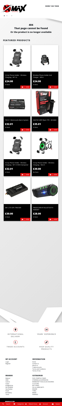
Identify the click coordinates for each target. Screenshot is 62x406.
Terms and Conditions (39, 369)
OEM (6, 380)
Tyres (34, 391)
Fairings (35, 394)
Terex (7, 394)
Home (34, 362)
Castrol (7, 382)
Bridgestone (9, 385)
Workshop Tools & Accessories (43, 382)
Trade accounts (37, 367)
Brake (34, 393)
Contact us (35, 364)
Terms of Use (36, 371)
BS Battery (8, 393)
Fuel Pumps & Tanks (39, 378)
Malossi (7, 378)
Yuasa (7, 384)
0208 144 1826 (52, 6)
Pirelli (7, 391)
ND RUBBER (9, 387)
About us (35, 365)
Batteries (35, 385)
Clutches (35, 384)
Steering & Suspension (40, 380)
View (27, 87)
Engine (34, 389)
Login (7, 362)
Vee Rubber (9, 389)
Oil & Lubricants (38, 387)
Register (8, 364)
